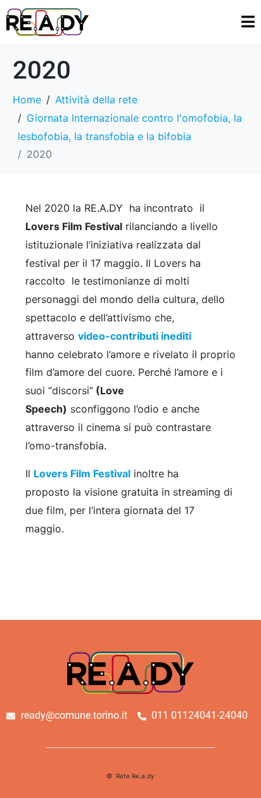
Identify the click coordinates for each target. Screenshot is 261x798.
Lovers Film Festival (82, 473)
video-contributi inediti (134, 336)
